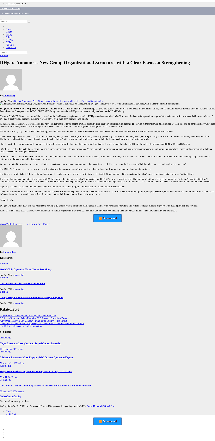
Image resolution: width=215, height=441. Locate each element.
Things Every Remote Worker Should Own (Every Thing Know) (32, 297)
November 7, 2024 (9, 391)
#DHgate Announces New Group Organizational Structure (40, 101)
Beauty (9, 34)
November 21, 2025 (9, 363)
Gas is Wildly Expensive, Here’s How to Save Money (25, 224)
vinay (20, 349)
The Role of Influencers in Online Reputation (21, 326)
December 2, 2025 (9, 349)
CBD (8, 42)
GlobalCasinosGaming (10, 8)
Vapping (10, 45)
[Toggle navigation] (1, 19)
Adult (8, 37)
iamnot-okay (9, 95)
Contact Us (11, 47)
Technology (5, 337)
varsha (21, 391)
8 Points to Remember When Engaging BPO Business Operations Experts (34, 318)
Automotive (5, 366)
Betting (9, 39)
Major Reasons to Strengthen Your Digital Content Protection (28, 315)
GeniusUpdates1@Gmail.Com (101, 406)
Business (4, 55)
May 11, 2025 (6, 377)
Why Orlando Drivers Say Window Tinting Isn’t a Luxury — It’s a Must (33, 321)
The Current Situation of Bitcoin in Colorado (22, 283)
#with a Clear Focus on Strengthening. (86, 101)
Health (9, 31)
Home (9, 29)
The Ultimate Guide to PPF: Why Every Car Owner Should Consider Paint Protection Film (42, 323)
